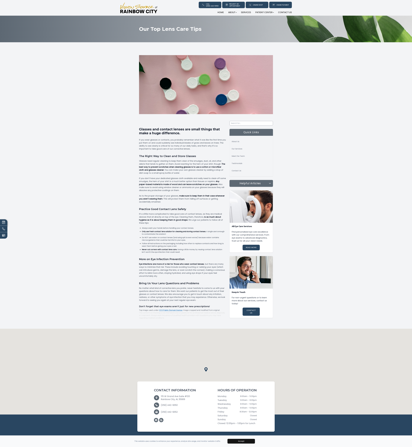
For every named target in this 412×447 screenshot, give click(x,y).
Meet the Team (238, 156)
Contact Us (285, 12)
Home (220, 12)
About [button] (231, 12)
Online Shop (258, 5)
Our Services (237, 149)
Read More (251, 247)
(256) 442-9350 (169, 405)
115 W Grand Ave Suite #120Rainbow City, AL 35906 (175, 398)
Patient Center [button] (263, 12)
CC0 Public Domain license (170, 310)
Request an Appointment (234, 5)
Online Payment (282, 5)
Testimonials (237, 163)
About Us (235, 141)
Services (246, 12)
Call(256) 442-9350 (212, 5)
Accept (241, 441)
